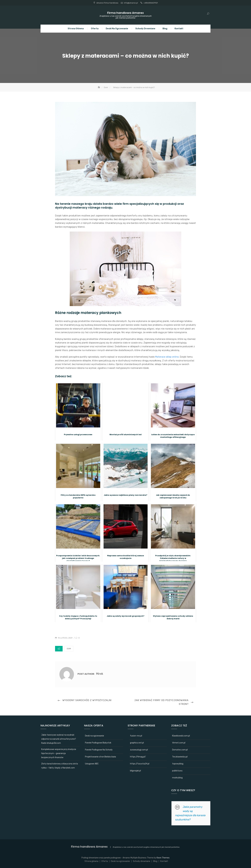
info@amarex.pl (131, 3)
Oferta (94, 28)
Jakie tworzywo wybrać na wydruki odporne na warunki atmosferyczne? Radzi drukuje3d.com (58, 739)
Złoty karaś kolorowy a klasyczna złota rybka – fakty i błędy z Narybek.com (59, 765)
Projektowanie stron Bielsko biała (100, 756)
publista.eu (177, 770)
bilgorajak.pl (135, 770)
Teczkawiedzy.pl (180, 756)
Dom (69, 649)
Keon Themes (163, 858)
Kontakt (179, 28)
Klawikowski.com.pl (181, 736)
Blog (165, 28)
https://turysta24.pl (139, 763)
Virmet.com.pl (178, 743)
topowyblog (177, 763)
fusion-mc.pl (136, 736)
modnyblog (177, 777)
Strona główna (76, 28)
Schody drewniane (145, 28)
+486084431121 (151, 3)
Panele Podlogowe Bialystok (98, 743)
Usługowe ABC (91, 763)
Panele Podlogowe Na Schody (99, 750)
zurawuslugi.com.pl (139, 750)
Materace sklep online (167, 356)
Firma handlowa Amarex (125, 13)
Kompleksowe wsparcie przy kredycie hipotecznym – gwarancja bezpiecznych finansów (58, 753)
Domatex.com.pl (180, 750)
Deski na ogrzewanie (117, 28)
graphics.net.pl (137, 743)
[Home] (99, 87)
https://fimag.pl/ (138, 756)
